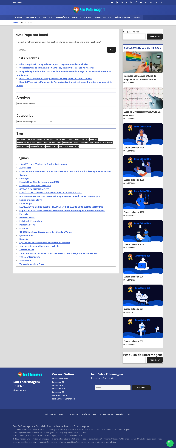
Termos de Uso (26, 249)
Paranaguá (107, 143)
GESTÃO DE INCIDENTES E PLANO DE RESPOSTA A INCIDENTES (50, 192)
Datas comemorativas (53, 143)
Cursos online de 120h (134, 212)
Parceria (23, 214)
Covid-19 (77, 139)
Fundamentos (31, 17)
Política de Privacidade (30, 221)
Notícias (18, 17)
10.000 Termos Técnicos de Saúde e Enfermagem (43, 164)
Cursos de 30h (58, 385)
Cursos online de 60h (133, 309)
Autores (87, 17)
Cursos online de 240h (134, 147)
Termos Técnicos (102, 17)
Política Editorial (27, 224)
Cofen (69, 139)
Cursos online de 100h (134, 244)
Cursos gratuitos (60, 378)
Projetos (23, 228)
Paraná (20, 146)
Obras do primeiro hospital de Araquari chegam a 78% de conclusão (53, 64)
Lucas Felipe (25, 203)
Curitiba (93, 139)
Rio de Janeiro (52, 146)
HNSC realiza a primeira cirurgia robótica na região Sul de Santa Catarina (55, 78)
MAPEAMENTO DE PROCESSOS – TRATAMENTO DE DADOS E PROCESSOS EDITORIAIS (61, 206)
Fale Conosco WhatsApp (63, 398)
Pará (27, 146)
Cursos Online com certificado (142, 48)
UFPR (77, 146)
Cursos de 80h (58, 392)
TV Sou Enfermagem (29, 256)
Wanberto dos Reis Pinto (31, 264)
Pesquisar (155, 36)
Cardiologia (60, 139)
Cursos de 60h (58, 388)
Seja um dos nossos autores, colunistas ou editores (44, 242)
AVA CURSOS (17, 2)
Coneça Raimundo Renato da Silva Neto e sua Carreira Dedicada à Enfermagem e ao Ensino (65, 171)
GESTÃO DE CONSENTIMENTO (34, 189)
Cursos (75, 17)
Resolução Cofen (37, 146)
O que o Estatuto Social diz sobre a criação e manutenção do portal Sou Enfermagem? (62, 210)
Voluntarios (25, 260)
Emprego (24, 178)
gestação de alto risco (83, 143)
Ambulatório (61, 17)
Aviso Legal (25, 167)
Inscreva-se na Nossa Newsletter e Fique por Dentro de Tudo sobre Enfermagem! (60, 196)
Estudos (46, 17)
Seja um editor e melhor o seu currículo (39, 246)
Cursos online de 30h (133, 341)
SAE (60, 146)
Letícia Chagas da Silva (30, 199)
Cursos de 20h (58, 382)
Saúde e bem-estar (122, 17)
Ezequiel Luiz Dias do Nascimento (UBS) (39, 182)
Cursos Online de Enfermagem (29, 143)
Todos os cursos (59, 395)
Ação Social (48, 139)
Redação (23, 239)
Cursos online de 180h (134, 180)
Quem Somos (26, 235)
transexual (68, 146)
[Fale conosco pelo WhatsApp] (170, 443)
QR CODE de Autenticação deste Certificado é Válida (45, 232)
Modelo (98, 143)
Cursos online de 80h (133, 277)
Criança (85, 139)
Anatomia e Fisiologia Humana (29, 139)
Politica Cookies (27, 217)
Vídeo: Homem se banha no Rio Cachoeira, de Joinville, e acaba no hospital (56, 67)
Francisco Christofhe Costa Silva (35, 185)
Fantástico (67, 143)
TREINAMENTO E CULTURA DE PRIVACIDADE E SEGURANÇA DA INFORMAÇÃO (58, 253)
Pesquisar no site (131, 31)
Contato (137, 17)
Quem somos (19, 390)
